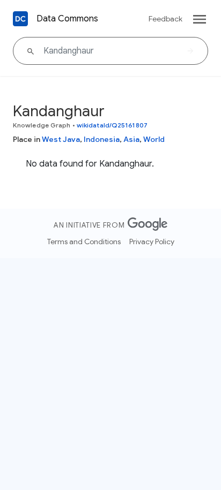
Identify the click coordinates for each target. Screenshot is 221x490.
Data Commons (67, 18)
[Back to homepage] (20, 18)
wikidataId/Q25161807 (112, 125)
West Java (61, 139)
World (154, 139)
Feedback (165, 19)
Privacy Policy (151, 241)
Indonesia (102, 139)
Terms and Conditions (84, 241)
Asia (131, 139)
